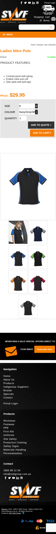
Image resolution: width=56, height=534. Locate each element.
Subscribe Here (44, 349)
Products (8, 383)
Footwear (9, 424)
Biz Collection (50, 45)
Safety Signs (11, 446)
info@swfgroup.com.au (17, 474)
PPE (6, 428)
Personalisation (12, 453)
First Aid (8, 431)
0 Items (44, 20)
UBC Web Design (15, 513)
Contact (8, 397)
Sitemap (4, 509)
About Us (9, 379)
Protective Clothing (15, 442)
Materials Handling (14, 449)
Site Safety (10, 439)
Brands (40, 45)
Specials (8, 394)
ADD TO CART (41, 133)
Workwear (9, 420)
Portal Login (49, 3)
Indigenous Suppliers (16, 386)
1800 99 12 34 (11, 470)
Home (33, 45)
